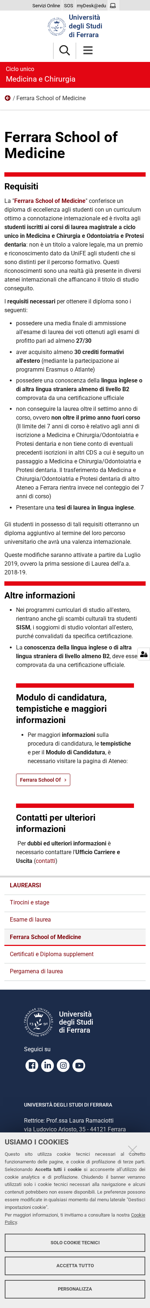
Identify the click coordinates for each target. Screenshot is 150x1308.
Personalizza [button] (75, 1289)
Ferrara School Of (40, 780)
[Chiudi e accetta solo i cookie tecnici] (132, 1150)
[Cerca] (65, 51)
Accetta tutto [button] (75, 1265)
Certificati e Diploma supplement (52, 954)
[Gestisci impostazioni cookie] (143, 654)
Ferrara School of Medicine (50, 200)
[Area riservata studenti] (114, 5)
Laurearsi (8, 99)
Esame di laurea (30, 919)
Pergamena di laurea (36, 971)
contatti (45, 860)
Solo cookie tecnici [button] (75, 1242)
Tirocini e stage (29, 902)
